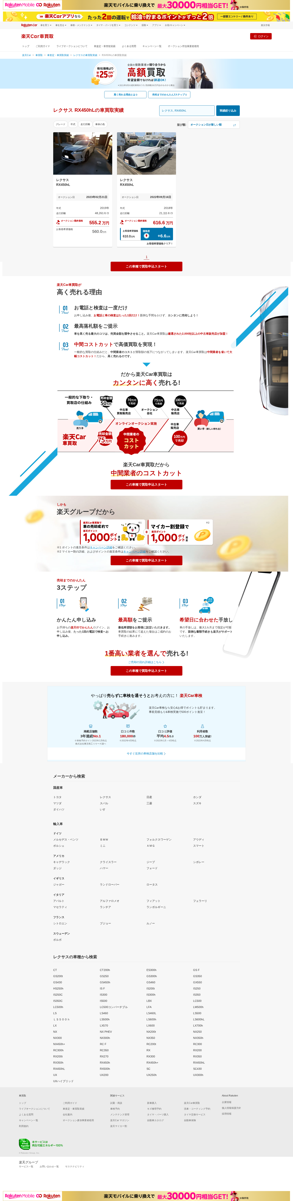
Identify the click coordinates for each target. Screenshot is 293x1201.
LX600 (150, 1025)
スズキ (197, 803)
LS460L (151, 1013)
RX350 (197, 1056)
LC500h (58, 1007)
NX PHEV (106, 1031)
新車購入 (152, 1103)
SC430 (197, 1068)
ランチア (105, 907)
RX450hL (199, 1062)
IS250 (197, 988)
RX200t (58, 1056)
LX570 (104, 1025)
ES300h (151, 970)
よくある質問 (129, 46)
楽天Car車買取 (192, 1103)
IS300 (103, 994)
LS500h (105, 1019)
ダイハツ (58, 809)
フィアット (153, 900)
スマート (198, 845)
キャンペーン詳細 (101, 547)
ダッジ (57, 868)
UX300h (198, 1075)
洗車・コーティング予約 (197, 1108)
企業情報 (226, 1102)
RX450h (105, 1062)
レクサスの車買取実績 (85, 55)
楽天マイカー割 (118, 1126)
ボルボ (57, 939)
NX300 (57, 1037)
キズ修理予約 (154, 1108)
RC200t (151, 1044)
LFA (148, 1007)
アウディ (198, 839)
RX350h (58, 1062)
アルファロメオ (109, 900)
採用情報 (226, 1113)
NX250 (197, 1031)
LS (55, 1013)
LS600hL (199, 1019)
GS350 (197, 976)
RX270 (104, 1056)
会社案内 (67, 1114)
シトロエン (60, 923)
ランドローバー (109, 884)
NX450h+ (59, 1044)
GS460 (150, 982)
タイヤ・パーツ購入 (158, 1114)
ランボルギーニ (156, 907)
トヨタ (57, 797)
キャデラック (61, 862)
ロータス (152, 884)
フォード (152, 868)
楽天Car (26, 55)
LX (55, 1025)
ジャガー (58, 884)
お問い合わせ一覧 (49, 1166)
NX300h (105, 1037)
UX (55, 1075)
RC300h (58, 1050)
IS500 (103, 1000)
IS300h (150, 994)
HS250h (58, 988)
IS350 (197, 994)
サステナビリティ (74, 1166)
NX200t (151, 1031)
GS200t (58, 976)
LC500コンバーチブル (114, 1007)
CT (55, 970)
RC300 (197, 1044)
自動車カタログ (155, 1120)
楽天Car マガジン (119, 1120)
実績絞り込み (228, 110)
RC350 (104, 1050)
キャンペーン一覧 (152, 46)
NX (55, 1031)
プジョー (105, 923)
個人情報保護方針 (231, 1108)
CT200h (105, 970)
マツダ (57, 803)
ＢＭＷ (104, 839)
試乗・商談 (116, 1103)
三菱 (149, 803)
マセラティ (60, 907)
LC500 (197, 1000)
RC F (103, 1044)
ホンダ (197, 797)
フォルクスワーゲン (159, 839)
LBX (149, 1000)
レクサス (105, 797)
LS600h (151, 1019)
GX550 (197, 982)
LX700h (198, 1025)
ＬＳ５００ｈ (61, 1019)
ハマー (104, 868)
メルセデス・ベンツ (65, 839)
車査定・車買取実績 (104, 46)
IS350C (58, 1000)
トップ (25, 46)
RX (148, 1050)
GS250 (104, 976)
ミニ (102, 845)
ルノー (150, 923)
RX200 (197, 1050)
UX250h (151, 1075)
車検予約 (115, 1108)
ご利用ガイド (43, 46)
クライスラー (108, 862)
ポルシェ (58, 845)
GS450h (105, 982)
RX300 (150, 1056)
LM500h (198, 1007)
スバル (104, 803)
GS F (196, 970)
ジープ (150, 862)
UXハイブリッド (63, 1081)
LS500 (197, 1013)
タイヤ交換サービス (194, 1114)
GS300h (151, 976)
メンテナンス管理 (119, 1114)
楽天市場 (265, 25)
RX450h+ (152, 1062)
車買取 (39, 55)
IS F (102, 988)
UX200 (104, 1075)
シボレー (198, 862)
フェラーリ (200, 900)
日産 (149, 797)
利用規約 (24, 1126)
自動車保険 (190, 1120)
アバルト (58, 900)
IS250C (58, 994)
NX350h (198, 1037)
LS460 (104, 1013)
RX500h (105, 1068)
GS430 (57, 982)
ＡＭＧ (150, 845)
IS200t (150, 988)
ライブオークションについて (72, 46)
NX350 (150, 1037)
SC (148, 1068)
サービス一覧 (26, 1166)
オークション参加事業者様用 (183, 46)
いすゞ (104, 809)
